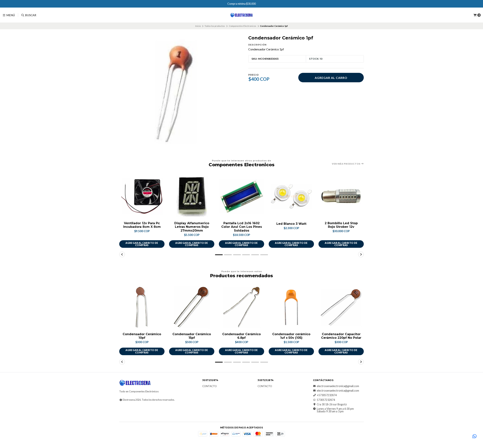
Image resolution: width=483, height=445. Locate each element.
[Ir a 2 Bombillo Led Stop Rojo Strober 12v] (341, 196)
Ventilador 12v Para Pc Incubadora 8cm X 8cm (142, 225)
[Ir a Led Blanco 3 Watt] (291, 196)
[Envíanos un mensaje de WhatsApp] (474, 436)
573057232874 (326, 400)
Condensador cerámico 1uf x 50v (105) (291, 336)
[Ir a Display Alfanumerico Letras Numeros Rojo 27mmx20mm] (191, 196)
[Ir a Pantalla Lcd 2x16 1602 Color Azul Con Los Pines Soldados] (241, 196)
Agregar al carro (331, 77)
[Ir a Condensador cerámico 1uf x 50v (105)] (291, 307)
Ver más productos (346, 164)
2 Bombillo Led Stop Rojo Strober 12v (341, 225)
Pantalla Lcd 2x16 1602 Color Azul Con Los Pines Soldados (241, 226)
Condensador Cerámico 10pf (142, 336)
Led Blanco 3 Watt (291, 224)
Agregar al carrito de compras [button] (141, 244)
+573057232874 (327, 395)
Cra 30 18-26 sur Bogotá (332, 404)
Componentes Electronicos (242, 26)
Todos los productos (215, 26)
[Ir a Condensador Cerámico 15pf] (191, 307)
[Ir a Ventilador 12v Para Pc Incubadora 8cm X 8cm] (142, 196)
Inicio (198, 26)
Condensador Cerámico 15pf (191, 336)
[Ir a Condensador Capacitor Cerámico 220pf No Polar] (341, 307)
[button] (219, 254)
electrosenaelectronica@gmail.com (338, 386)
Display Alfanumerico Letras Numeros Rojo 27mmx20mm (191, 226)
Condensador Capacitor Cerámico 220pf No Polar (341, 336)
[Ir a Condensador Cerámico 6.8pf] (241, 307)
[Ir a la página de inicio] (241, 15)
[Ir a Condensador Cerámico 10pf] (142, 307)
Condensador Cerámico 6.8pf (241, 336)
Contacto (209, 386)
